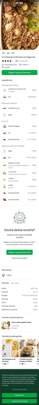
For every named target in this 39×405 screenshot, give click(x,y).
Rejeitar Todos (19, 395)
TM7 (3, 53)
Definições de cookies (19, 389)
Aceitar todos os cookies (19, 401)
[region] (19, 387)
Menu (4, 5)
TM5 (13, 53)
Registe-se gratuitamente (19, 72)
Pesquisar (35, 5)
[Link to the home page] (19, 4)
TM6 (8, 53)
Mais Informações (19, 258)
